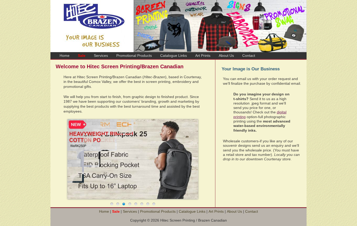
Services (101, 55)
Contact (248, 55)
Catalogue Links (173, 55)
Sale (81, 55)
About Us (226, 55)
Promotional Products (134, 55)
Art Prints (202, 55)
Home (65, 55)
